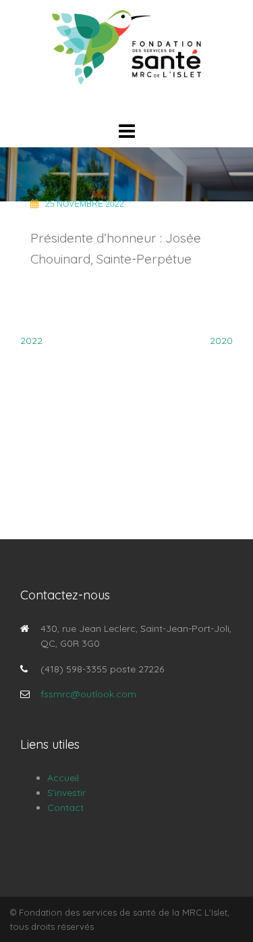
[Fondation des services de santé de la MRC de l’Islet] (127, 47)
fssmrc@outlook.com (88, 694)
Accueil (63, 778)
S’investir (66, 793)
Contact (65, 807)
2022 (31, 340)
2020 (221, 340)
